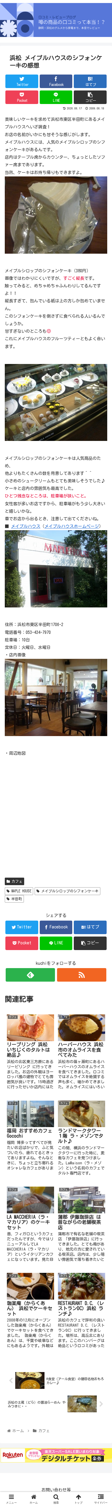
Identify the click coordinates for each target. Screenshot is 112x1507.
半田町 (16, 898)
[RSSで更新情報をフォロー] (81, 975)
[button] (100, 876)
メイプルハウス (25, 526)
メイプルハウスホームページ (72, 526)
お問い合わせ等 (56, 1490)
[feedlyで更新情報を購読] (30, 975)
